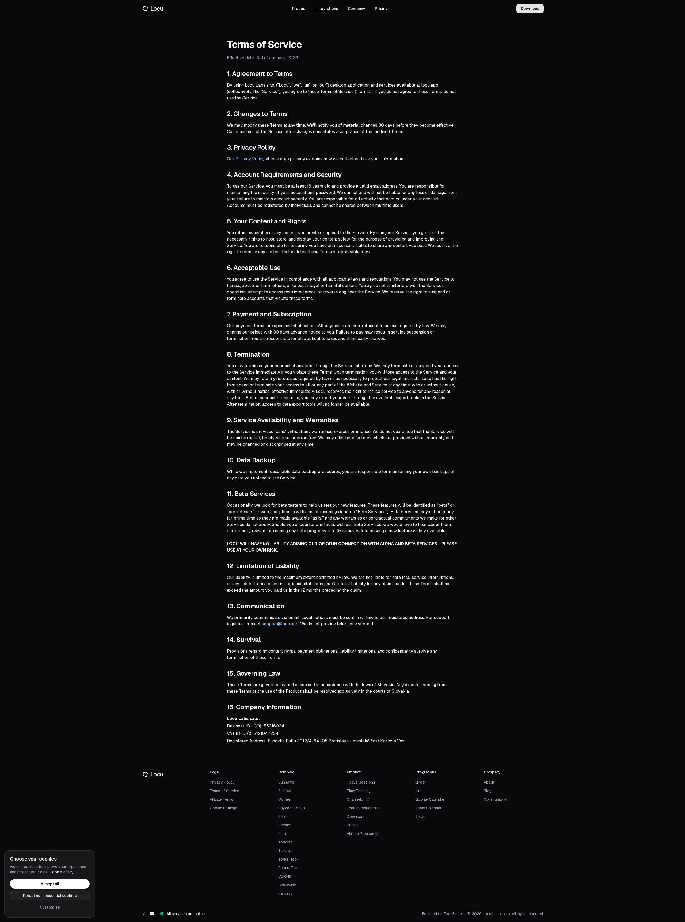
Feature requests (361, 807)
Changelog (356, 799)
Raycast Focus (291, 807)
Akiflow (284, 790)
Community (493, 799)
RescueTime (288, 867)
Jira (418, 790)
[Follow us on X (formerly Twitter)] (143, 914)
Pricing (381, 8)
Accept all (50, 883)
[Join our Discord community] (152, 914)
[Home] (152, 8)
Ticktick (285, 850)
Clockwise (287, 884)
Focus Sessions (361, 782)
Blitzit (282, 816)
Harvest (285, 893)
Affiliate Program (360, 833)
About (489, 782)
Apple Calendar (428, 807)
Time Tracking (359, 790)
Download (530, 8)
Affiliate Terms (221, 799)
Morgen (284, 799)
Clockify (285, 876)
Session (285, 825)
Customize (50, 907)
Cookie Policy (62, 872)
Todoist (285, 842)
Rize (282, 833)
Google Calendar (429, 799)
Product (299, 8)
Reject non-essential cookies (50, 895)
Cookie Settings (223, 807)
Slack (420, 816)
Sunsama (286, 782)
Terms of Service (224, 790)
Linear (420, 782)
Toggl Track (288, 859)
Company (356, 8)
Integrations (327, 8)
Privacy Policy (250, 159)
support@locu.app (280, 624)
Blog (488, 790)
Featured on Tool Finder (442, 913)
